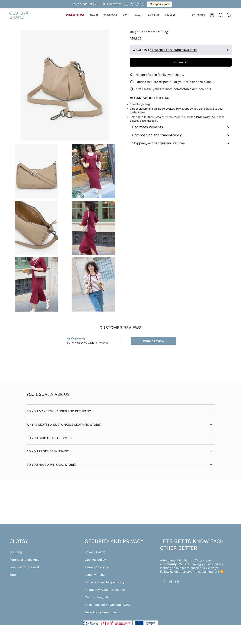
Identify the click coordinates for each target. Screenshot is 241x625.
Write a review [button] (153, 341)
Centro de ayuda (97, 597)
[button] (75, 15)
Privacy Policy (95, 552)
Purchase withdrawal (24, 567)
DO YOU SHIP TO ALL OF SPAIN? (49, 438)
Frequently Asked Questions (105, 590)
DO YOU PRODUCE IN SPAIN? (47, 451)
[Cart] (229, 15)
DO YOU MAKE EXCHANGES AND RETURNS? (58, 411)
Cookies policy (95, 559)
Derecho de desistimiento (103, 612)
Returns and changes (24, 559)
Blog (12, 574)
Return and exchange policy (104, 582)
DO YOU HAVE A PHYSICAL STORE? (51, 465)
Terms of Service (97, 567)
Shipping (15, 552)
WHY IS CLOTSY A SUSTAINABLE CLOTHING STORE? (64, 424)
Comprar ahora (159, 4)
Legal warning (95, 574)
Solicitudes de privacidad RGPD (107, 605)
